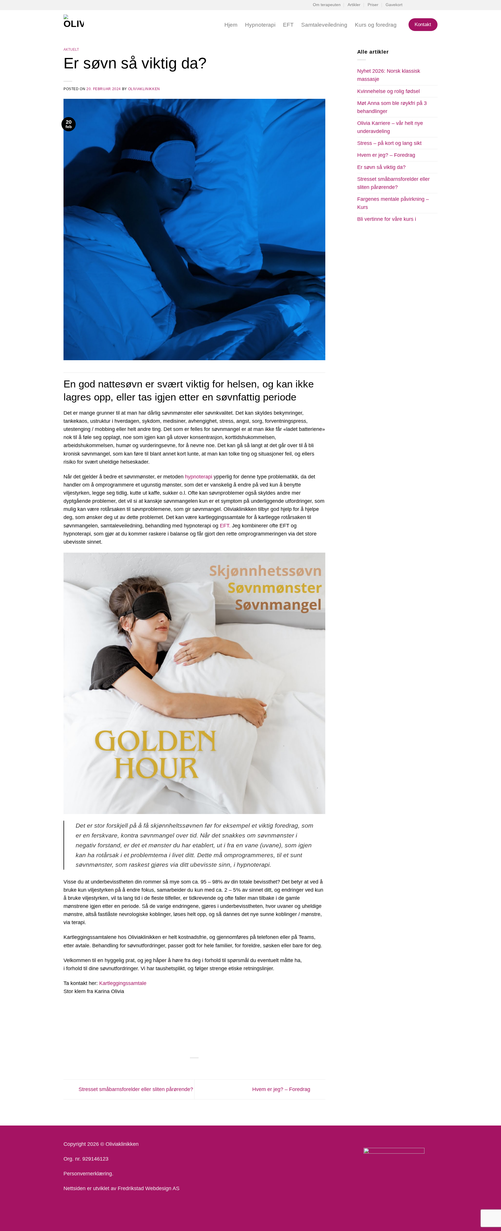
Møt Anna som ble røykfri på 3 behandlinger (392, 107)
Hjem (230, 24)
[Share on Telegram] (210, 1067)
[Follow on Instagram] (422, 5)
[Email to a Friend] (194, 1067)
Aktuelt (71, 50)
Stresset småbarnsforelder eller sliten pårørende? (135, 1089)
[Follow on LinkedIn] (428, 5)
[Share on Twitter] (186, 1067)
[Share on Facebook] (178, 1067)
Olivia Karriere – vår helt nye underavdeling (390, 127)
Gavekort (394, 4)
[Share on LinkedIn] (202, 1067)
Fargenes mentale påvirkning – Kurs (393, 203)
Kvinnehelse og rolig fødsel (388, 91)
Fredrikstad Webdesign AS (148, 1188)
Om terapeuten (327, 4)
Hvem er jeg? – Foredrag (282, 1089)
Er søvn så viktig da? (381, 167)
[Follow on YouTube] (434, 5)
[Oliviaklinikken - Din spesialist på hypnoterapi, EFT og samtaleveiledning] (100, 24)
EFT (288, 24)
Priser (373, 4)
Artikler (354, 4)
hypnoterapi (198, 477)
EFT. (225, 526)
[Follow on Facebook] (416, 5)
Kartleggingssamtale (122, 983)
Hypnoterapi (260, 24)
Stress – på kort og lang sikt (389, 143)
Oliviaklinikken (144, 89)
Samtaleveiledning (324, 24)
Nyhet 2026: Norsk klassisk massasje (388, 75)
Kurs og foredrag (376, 24)
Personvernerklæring (87, 1174)
